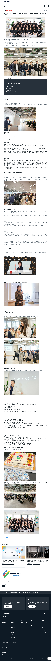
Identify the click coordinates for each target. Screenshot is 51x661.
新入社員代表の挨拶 (9, 90)
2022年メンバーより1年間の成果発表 (13, 83)
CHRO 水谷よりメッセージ (11, 91)
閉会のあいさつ (9, 93)
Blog (7, 592)
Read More (8, 606)
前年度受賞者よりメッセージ (11, 84)
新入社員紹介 (8, 88)
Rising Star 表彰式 (9, 86)
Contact (31, 606)
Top (3, 592)
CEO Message (9, 82)
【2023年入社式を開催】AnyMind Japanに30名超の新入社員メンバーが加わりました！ (24, 592)
